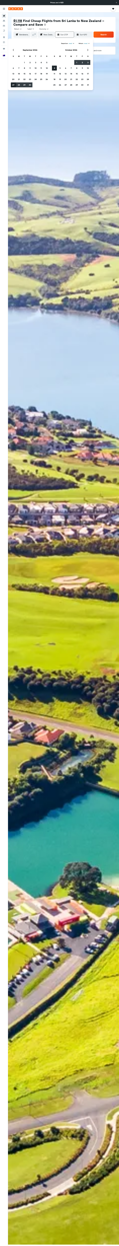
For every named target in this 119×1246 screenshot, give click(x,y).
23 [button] (30, 79)
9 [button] (30, 68)
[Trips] (4, 48)
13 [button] (13, 74)
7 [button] (18, 68)
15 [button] (24, 74)
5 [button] (46, 62)
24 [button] (36, 79)
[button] (116, 2)
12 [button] (47, 68)
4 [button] (41, 62)
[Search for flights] (4, 16)
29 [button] (24, 85)
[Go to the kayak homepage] (15, 8)
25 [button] (41, 79)
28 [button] (19, 85)
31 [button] (88, 85)
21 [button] (19, 79)
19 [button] (47, 74)
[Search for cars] (4, 25)
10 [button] (36, 68)
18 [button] (41, 74)
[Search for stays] (4, 20)
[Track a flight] (4, 42)
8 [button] (24, 68)
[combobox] (44, 29)
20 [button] (13, 79)
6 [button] (13, 68)
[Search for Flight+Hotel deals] (4, 30)
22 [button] (24, 79)
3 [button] (35, 62)
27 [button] (13, 85)
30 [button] (30, 85)
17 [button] (35, 74)
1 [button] (24, 62)
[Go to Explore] (4, 37)
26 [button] (47, 79)
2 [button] (30, 62)
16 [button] (30, 74)
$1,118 (17, 21)
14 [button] (19, 74)
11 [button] (41, 68)
